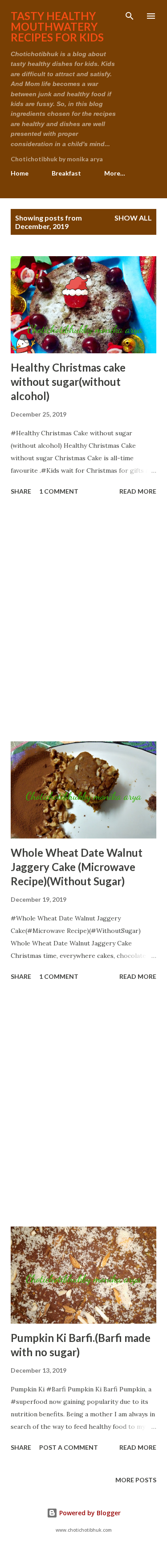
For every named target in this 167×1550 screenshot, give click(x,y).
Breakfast (66, 173)
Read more (137, 491)
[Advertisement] (83, 619)
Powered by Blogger (89, 1513)
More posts (135, 1480)
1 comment (58, 491)
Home (20, 173)
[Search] (129, 16)
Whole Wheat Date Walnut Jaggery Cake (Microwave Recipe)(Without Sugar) (77, 866)
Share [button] (21, 491)
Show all (133, 217)
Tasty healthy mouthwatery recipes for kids (57, 26)
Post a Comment (68, 1447)
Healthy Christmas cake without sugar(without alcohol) (68, 381)
